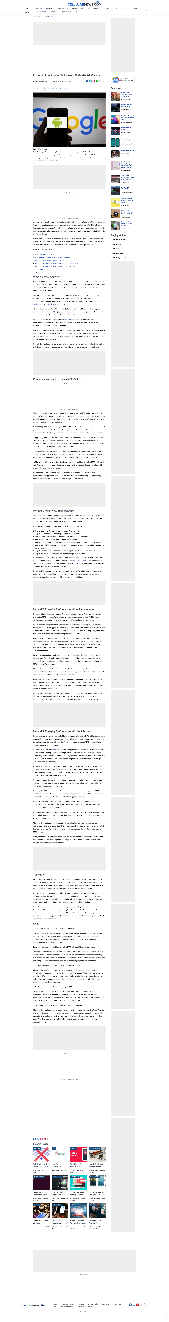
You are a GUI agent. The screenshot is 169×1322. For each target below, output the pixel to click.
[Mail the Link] (104, 81)
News (27, 12)
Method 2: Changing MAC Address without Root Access (56, 263)
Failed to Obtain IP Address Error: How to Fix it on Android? (40, 1166)
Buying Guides (77, 8)
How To (135, 8)
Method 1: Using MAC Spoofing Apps (49, 260)
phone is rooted (57, 750)
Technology (63, 89)
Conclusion (39, 269)
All (76, 12)
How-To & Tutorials (51, 89)
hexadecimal (71, 330)
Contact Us (80, 1306)
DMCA (90, 1306)
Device (106, 8)
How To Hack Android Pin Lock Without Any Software (127, 117)
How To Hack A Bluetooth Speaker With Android (127, 94)
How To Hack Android (127, 150)
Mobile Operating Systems (121, 258)
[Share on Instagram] (41, 1139)
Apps (26, 8)
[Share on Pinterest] (93, 81)
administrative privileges (79, 560)
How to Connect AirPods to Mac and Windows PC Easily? (127, 212)
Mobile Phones (118, 253)
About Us (56, 1304)
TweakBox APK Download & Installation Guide (77, 1166)
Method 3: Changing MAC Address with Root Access (55, 266)
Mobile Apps (117, 244)
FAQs (37, 272)
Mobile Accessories (119, 239)
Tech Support (41, 12)
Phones (49, 8)
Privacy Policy (117, 1304)
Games (37, 8)
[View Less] (48, 1139)
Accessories (61, 8)
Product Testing (93, 1304)
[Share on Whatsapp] (97, 81)
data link (66, 320)
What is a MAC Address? (44, 254)
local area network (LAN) (42, 304)
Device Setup (120, 8)
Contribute (105, 1304)
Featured (54, 12)
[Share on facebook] (87, 81)
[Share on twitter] (90, 81)
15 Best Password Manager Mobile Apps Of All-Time (77, 1195)
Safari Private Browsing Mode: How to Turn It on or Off (127, 177)
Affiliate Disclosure (67, 1306)
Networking (92, 8)
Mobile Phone (38, 89)
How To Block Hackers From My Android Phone (58, 1223)
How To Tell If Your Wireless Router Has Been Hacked (97, 1166)
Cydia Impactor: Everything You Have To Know (127, 223)
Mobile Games (117, 249)
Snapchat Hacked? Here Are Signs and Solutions (127, 200)
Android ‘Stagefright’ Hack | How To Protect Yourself (97, 1195)
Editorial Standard (68, 1304)
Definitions (66, 12)
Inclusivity (81, 1304)
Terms (55, 1306)
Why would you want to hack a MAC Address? (53, 257)
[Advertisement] (84, 1317)
